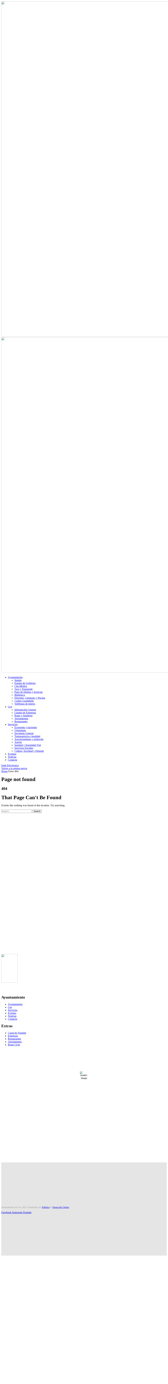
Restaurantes (21, 721)
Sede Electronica (10, 765)
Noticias (12, 756)
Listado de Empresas (25, 712)
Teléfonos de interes (24, 703)
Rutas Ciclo (14, 1044)
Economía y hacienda (25, 727)
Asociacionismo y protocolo (28, 739)
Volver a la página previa (14, 768)
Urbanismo (20, 730)
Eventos (12, 754)
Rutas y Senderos (23, 715)
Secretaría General (23, 733)
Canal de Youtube (17, 1032)
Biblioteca (19, 695)
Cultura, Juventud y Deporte (29, 751)
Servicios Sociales (23, 748)
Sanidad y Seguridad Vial (27, 745)
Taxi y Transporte (23, 689)
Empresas (13, 1035)
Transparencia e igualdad (27, 736)
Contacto (12, 759)
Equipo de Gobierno (25, 683)
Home (4, 771)
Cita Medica (20, 686)
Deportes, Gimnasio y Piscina (29, 698)
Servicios (12, 724)
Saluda (17, 680)
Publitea (45, 1207)
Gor (10, 706)
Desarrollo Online (60, 1207)
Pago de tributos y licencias (28, 692)
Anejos (18, 742)
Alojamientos (21, 718)
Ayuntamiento (15, 677)
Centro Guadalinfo (24, 700)
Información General (25, 709)
